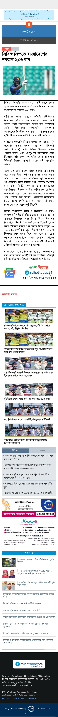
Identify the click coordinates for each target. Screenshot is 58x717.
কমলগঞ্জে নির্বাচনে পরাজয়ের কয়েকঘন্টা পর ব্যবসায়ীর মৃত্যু (28, 485)
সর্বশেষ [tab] (42, 450)
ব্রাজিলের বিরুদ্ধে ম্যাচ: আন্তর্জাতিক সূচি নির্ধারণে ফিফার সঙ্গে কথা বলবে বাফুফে (28, 350)
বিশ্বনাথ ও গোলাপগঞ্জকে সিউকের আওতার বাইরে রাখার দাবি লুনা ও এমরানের (35, 572)
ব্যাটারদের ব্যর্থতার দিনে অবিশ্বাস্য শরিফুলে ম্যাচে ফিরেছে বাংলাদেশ (25, 441)
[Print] (15, 49)
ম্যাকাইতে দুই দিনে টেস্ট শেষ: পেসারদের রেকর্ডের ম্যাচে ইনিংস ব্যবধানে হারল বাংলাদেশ (28, 374)
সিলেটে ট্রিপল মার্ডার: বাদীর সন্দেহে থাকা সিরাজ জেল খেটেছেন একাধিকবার (27, 641)
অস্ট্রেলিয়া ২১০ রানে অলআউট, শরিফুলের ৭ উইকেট (27, 419)
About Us (6, 698)
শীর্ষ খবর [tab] (15, 450)
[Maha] (29, 532)
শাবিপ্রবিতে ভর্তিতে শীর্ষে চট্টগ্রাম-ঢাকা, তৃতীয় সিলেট (36, 560)
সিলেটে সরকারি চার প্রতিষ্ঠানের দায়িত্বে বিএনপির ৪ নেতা (25, 633)
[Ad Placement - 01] (29, 14)
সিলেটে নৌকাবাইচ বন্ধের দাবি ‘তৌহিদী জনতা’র (22, 603)
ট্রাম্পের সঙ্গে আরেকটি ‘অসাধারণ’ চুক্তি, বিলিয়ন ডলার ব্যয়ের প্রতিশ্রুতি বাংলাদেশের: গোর (27, 466)
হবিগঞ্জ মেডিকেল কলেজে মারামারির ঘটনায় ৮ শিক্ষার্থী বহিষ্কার (28, 494)
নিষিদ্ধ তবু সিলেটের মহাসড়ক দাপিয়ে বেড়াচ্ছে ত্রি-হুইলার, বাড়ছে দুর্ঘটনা (28, 595)
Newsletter (32, 698)
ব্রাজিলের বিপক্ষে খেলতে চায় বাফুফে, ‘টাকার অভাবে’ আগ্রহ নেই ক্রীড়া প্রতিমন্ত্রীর (27, 327)
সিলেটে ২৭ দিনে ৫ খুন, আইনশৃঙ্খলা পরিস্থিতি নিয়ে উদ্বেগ (36, 584)
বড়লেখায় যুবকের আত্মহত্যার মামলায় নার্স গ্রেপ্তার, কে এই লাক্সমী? (29, 617)
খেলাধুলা (6, 49)
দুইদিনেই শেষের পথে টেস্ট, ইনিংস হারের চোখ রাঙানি (27, 398)
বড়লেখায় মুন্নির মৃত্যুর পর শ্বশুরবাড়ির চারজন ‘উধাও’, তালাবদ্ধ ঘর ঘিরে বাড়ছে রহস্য (28, 476)
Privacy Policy (19, 698)
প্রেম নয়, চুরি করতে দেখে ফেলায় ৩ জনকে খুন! (21, 610)
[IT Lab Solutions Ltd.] (29, 507)
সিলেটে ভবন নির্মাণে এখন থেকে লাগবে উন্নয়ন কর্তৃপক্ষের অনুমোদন (25, 625)
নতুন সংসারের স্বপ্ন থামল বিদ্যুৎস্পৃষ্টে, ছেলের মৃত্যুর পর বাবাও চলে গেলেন (28, 457)
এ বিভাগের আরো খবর (14, 305)
